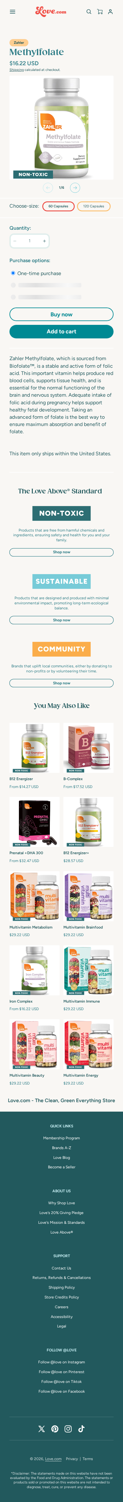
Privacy (72, 1459)
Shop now (61, 552)
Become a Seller (61, 1167)
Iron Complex (20, 1001)
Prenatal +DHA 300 (26, 853)
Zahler (19, 43)
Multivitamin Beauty (26, 1075)
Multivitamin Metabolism (30, 927)
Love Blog (61, 1157)
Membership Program (61, 1138)
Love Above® (61, 1232)
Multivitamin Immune (81, 1001)
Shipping (16, 70)
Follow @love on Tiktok (61, 1381)
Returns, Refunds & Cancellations (61, 1277)
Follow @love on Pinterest (62, 1372)
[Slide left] (48, 188)
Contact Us (61, 1268)
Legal (61, 1326)
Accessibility (62, 1317)
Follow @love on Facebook (61, 1391)
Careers (61, 1307)
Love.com (53, 1459)
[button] (12, 11)
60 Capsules (58, 206)
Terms (88, 1459)
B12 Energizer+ (76, 853)
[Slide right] (75, 188)
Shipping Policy (62, 1287)
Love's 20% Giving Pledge (61, 1213)
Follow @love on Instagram (61, 1362)
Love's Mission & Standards (61, 1222)
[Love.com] (50, 11)
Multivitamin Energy (80, 1075)
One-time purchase (38, 273)
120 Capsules (93, 206)
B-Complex (73, 779)
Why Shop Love (61, 1203)
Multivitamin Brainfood (83, 927)
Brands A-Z (61, 1148)
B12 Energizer (21, 779)
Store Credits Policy (61, 1297)
